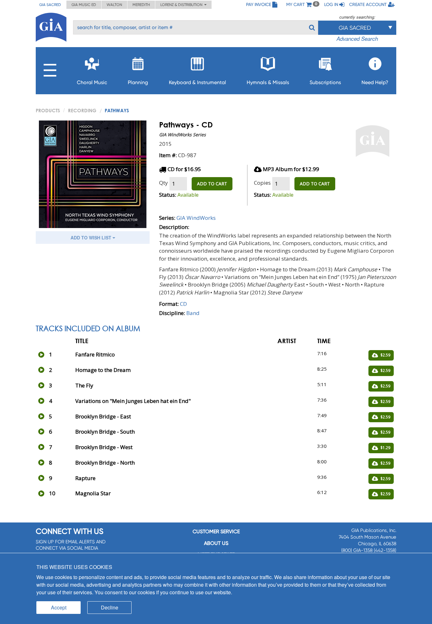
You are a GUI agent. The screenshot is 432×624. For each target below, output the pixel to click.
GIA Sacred (50, 5)
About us (216, 543)
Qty (163, 182)
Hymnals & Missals (268, 82)
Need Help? (374, 82)
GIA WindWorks (196, 217)
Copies (262, 182)
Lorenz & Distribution (182, 5)
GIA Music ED (83, 5)
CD (183, 303)
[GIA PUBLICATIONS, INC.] (51, 26)
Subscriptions (325, 82)
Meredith (141, 5)
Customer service (216, 531)
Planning (138, 82)
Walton (114, 5)
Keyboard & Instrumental (197, 82)
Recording (82, 110)
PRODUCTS (48, 110)
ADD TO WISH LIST (92, 237)
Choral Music (92, 82)
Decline (109, 607)
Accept (58, 607)
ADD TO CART (212, 184)
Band (193, 313)
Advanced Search (357, 38)
